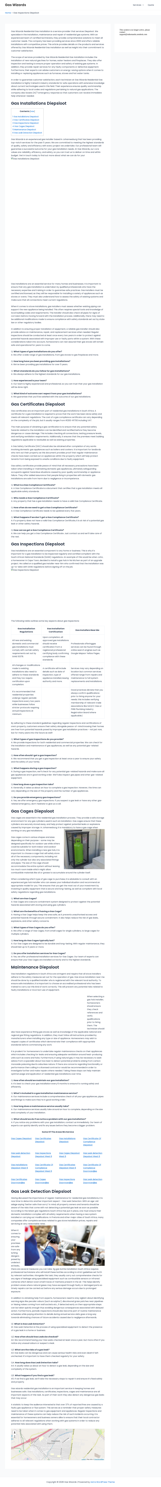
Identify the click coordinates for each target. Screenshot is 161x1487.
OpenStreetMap (99, 1459)
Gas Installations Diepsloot (25, 116)
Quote (151, 5)
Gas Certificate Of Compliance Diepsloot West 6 (44, 1168)
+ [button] (14, 1432)
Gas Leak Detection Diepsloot (27, 132)
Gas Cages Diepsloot (23, 126)
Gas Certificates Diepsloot (25, 120)
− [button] (14, 1436)
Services (137, 5)
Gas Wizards (15, 5)
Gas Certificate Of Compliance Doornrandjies (92, 1168)
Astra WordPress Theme (102, 1482)
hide (32, 111)
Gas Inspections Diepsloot (25, 123)
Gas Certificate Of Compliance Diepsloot (92, 1141)
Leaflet (84, 1459)
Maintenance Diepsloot (24, 129)
